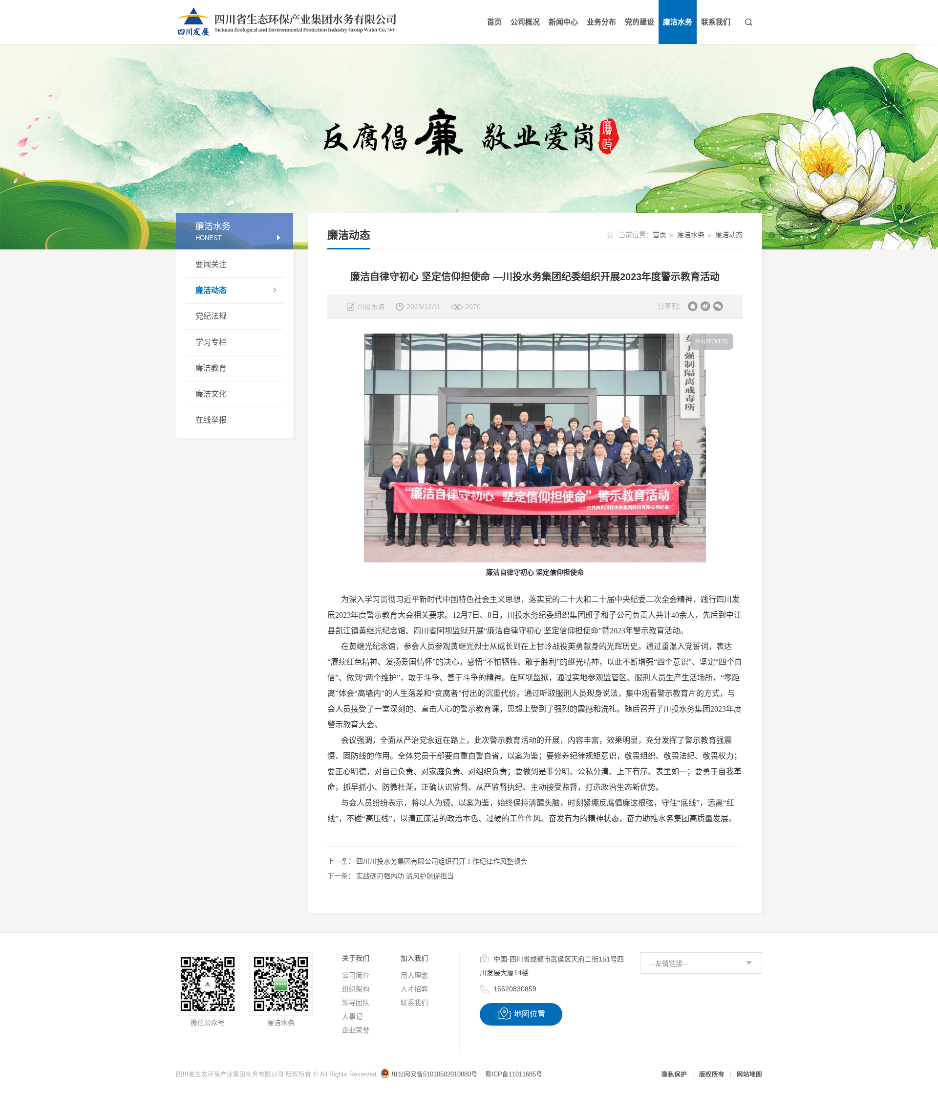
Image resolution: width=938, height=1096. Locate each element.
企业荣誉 (355, 1030)
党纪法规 (211, 316)
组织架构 (355, 989)
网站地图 (749, 1074)
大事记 (352, 1016)
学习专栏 (211, 342)
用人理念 (414, 975)
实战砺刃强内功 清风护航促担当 (405, 876)
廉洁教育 (211, 368)
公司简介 (355, 975)
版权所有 (712, 1074)
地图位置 (521, 1014)
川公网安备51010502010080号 (434, 1074)
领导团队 (355, 1003)
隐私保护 (674, 1074)
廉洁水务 (690, 235)
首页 (659, 235)
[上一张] (430, 529)
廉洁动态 (236, 290)
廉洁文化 (211, 394)
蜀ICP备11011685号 (513, 1074)
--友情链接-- (668, 963)
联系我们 (414, 1003)
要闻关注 (211, 264)
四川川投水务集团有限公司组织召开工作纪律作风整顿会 (441, 861)
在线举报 (211, 420)
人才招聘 (414, 989)
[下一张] (640, 529)
